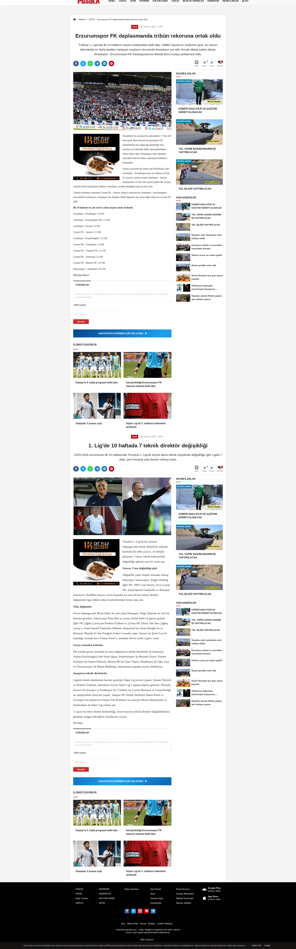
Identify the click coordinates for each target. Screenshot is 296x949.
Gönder (81, 321)
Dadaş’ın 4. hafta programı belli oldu (97, 382)
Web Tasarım (146, 940)
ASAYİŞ (79, 889)
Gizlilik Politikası (165, 923)
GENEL (79, 894)
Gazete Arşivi (156, 898)
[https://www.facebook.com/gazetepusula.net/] (127, 911)
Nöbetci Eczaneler (185, 898)
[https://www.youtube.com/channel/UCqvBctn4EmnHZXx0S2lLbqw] (146, 911)
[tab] (82, 285)
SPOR (102, 903)
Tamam (267, 946)
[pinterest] (111, 63)
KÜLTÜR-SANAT (107, 898)
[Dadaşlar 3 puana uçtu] (97, 406)
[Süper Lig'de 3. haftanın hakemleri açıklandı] (147, 406)
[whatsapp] (90, 63)
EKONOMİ (104, 889)
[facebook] (76, 63)
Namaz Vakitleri (183, 903)
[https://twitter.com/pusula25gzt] (133, 911)
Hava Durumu (183, 889)
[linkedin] (104, 63)
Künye (143, 923)
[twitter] (83, 63)
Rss (123, 923)
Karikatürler (156, 903)
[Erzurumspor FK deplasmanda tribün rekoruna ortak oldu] (122, 101)
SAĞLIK (79, 903)
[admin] (153, 911)
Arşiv (152, 894)
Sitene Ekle (132, 923)
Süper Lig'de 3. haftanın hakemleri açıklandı (146, 425)
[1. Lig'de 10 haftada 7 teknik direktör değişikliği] (122, 506)
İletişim (151, 923)
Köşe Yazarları (132, 889)
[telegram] (97, 63)
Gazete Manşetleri (185, 894)
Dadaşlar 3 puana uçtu (89, 423)
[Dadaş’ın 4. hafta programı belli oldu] (97, 365)
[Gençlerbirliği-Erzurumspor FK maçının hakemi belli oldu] (147, 365)
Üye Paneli (155, 889)
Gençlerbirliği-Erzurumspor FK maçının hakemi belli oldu (144, 384)
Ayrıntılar (256, 946)
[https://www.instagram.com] (140, 911)
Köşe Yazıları (82, 898)
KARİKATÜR (105, 894)
